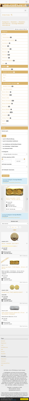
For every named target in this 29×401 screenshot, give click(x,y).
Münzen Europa (6, 95)
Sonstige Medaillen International (13, 24)
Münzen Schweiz (7, 112)
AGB (2, 365)
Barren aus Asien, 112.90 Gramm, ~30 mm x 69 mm (13, 198)
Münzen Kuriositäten (7, 103)
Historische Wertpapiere (8, 60)
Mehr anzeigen (14, 399)
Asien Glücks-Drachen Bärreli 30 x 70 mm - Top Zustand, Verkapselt (13, 313)
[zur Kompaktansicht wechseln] (15, 230)
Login (2, 345)
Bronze (4, 75)
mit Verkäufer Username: (8, 170)
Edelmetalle (5, 54)
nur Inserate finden (8, 148)
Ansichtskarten (6, 43)
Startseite (3, 341)
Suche (4, 136)
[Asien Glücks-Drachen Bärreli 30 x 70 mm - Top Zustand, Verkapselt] (14, 308)
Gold (4, 77)
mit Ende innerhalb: (7, 164)
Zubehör (5, 121)
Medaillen (14, 22)
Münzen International (7, 100)
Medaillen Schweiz (8, 86)
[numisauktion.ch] (14, 5)
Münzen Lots (6, 106)
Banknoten (5, 46)
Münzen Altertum (6, 92)
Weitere (4, 123)
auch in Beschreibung (8, 139)
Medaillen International (8, 72)
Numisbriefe (5, 115)
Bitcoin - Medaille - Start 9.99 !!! (10, 243)
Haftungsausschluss (5, 363)
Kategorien (5, 22)
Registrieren (3, 343)
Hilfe (2, 349)
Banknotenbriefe (6, 49)
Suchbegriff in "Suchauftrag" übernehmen (12, 182)
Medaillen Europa (7, 69)
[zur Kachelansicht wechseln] (14, 230)
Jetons (4, 63)
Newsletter (3, 353)
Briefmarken (5, 52)
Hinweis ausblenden (24, 399)
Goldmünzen (5, 57)
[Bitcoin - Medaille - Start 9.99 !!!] (14, 237)
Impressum (3, 361)
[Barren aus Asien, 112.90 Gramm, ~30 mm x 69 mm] (14, 192)
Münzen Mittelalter (6, 109)
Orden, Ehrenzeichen (7, 89)
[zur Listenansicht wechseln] (13, 230)
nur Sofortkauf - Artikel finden (10, 146)
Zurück (4, 34)
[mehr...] (15, 246)
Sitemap (3, 351)
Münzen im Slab (5, 97)
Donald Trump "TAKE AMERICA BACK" (12, 292)
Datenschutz (3, 359)
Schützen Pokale (6, 118)
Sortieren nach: (14, 221)
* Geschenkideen (6, 37)
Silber (4, 80)
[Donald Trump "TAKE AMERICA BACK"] (14, 287)
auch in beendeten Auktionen (10, 141)
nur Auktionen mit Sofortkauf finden (12, 144)
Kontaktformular (4, 347)
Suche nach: (5, 131)
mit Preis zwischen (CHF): (8, 157)
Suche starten (6, 175)
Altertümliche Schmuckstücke (9, 40)
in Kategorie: (5, 151)
